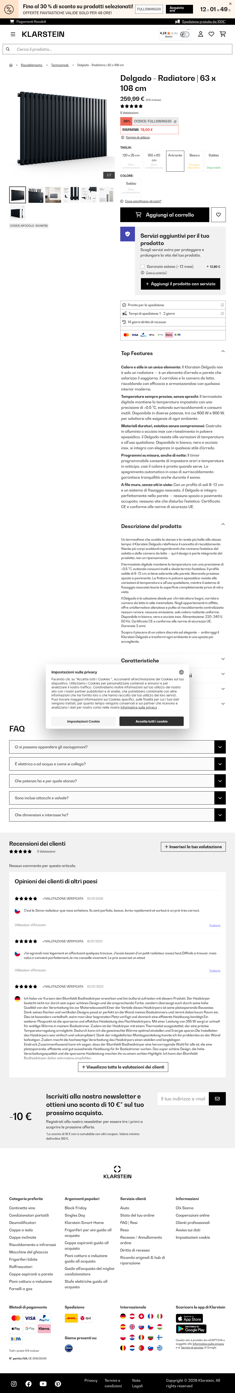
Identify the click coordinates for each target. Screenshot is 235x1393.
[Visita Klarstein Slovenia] (150, 1348)
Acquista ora (177, 9)
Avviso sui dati (188, 1230)
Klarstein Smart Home (84, 1222)
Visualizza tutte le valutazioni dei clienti (125, 1067)
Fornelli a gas (20, 1288)
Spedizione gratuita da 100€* (204, 21)
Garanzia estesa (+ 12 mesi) (170, 266)
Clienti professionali (193, 1222)
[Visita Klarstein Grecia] (159, 1348)
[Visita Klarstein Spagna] (123, 1327)
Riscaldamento (32, 65)
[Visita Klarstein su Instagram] (13, 1384)
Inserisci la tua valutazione (195, 846)
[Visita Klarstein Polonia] (123, 1337)
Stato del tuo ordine (137, 1215)
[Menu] (188, 30)
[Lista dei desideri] (211, 34)
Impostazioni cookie (193, 1237)
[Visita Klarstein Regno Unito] (132, 1327)
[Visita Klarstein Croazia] (132, 1337)
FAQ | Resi (128, 1222)
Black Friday (76, 1208)
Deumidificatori (22, 1222)
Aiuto (124, 1208)
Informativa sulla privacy (208, 1343)
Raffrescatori (20, 1266)
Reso (124, 1230)
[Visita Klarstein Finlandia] (159, 1337)
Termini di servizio (192, 1347)
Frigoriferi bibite (23, 1259)
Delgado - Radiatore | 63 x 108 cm (100, 65)
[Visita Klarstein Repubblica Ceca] (150, 1327)
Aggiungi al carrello (169, 215)
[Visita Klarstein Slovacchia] (141, 1327)
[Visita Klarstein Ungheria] (159, 1327)
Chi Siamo (184, 1208)
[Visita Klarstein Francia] (150, 1316)
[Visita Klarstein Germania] (123, 1316)
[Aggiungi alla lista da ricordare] (218, 214)
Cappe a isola (21, 1230)
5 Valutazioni (129, 113)
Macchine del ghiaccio (28, 1252)
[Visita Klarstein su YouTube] (43, 1384)
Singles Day (75, 1215)
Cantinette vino (22, 1208)
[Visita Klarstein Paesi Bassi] (132, 1348)
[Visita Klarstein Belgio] (123, 1348)
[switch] (184, 34)
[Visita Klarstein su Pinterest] (57, 1384)
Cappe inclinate (22, 1237)
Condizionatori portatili (29, 1215)
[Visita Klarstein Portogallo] (141, 1348)
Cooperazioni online (193, 1215)
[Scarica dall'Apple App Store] (189, 1318)
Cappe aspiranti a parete (31, 1274)
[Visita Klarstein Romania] (141, 1337)
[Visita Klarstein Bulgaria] (150, 1337)
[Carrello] (223, 34)
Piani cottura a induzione (30, 1281)
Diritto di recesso (135, 1250)
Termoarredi (60, 65)
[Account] (200, 34)
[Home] (15, 65)
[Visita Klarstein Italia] (159, 1316)
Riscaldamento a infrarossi (32, 1244)
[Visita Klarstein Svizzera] (141, 1316)
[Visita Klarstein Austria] (132, 1316)
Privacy (90, 1380)
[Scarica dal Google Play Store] (191, 1328)
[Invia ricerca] (8, 49)
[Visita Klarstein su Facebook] (28, 1384)
